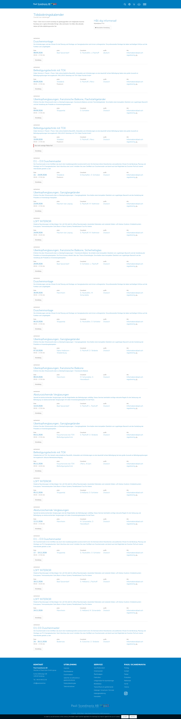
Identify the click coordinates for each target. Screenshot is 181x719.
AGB (101, 713)
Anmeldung (38, 60)
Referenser (127, 681)
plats (58, 50)
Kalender (66, 668)
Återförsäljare (98, 674)
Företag (126, 668)
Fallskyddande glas (70, 683)
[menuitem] (145, 4)
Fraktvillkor (97, 677)
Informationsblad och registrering (135, 54)
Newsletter (97, 696)
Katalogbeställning (100, 693)
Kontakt (126, 671)
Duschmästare (68, 675)
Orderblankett (98, 671)
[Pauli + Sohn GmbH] (45, 4)
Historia (126, 687)
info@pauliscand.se (39, 683)
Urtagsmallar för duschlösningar (104, 681)
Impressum (107, 713)
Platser (126, 674)
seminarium (36, 38)
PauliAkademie (68, 671)
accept (125, 716)
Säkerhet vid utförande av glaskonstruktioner (72, 679)
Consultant (83, 50)
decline (133, 716)
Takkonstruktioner (69, 686)
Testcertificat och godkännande (103, 687)
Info (128, 50)
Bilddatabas (97, 684)
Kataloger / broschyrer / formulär (104, 690)
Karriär (126, 684)
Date (34, 50)
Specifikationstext (99, 668)
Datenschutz (95, 713)
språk (104, 50)
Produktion (127, 677)
